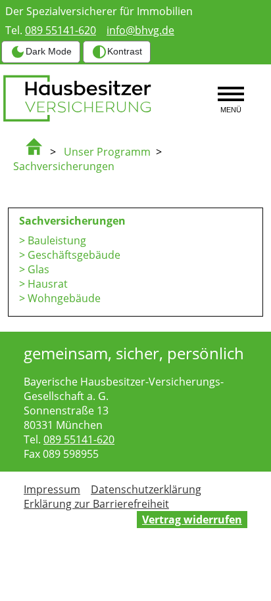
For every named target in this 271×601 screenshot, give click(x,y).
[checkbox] (40, 52)
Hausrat (48, 284)
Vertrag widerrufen (192, 519)
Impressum (52, 489)
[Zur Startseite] (40, 152)
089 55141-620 (60, 30)
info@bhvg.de (140, 30)
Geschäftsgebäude (74, 255)
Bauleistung (57, 240)
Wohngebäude (64, 298)
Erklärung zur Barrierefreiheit (96, 504)
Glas (38, 269)
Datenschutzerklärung (146, 489)
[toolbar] (77, 51)
